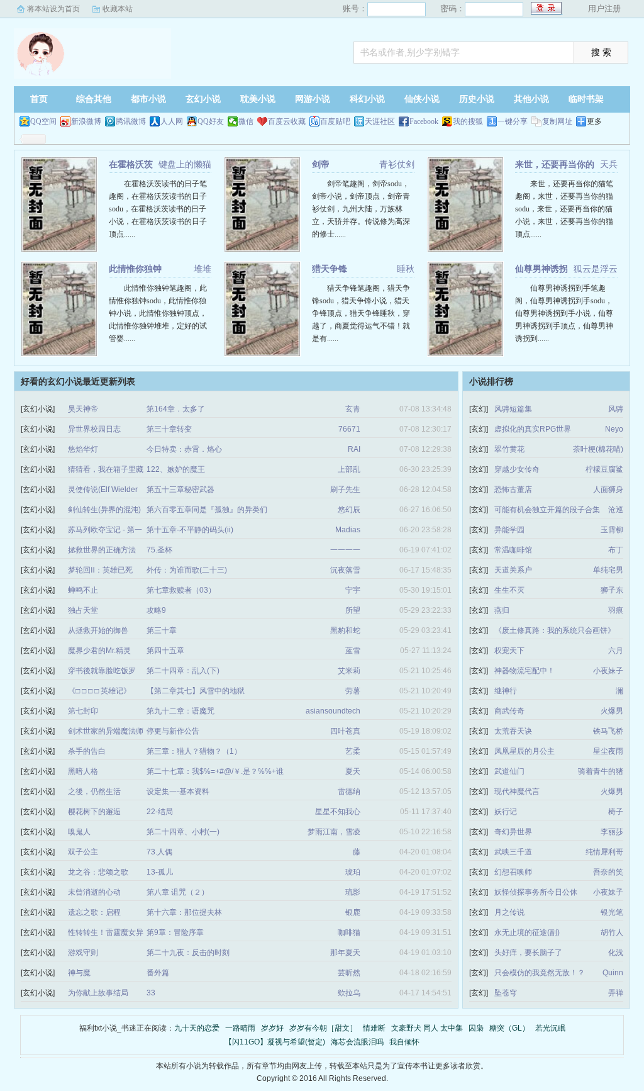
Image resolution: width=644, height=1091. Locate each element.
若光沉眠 (550, 1028)
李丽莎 (612, 831)
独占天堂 (83, 610)
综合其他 (93, 99)
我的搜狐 (468, 121)
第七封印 (83, 711)
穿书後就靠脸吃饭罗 (102, 670)
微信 (245, 121)
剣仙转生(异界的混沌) (104, 509)
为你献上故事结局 (98, 992)
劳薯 (352, 690)
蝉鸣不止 (83, 590)
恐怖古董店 (513, 489)
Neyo (614, 429)
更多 (594, 121)
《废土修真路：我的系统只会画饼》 (554, 630)
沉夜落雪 (345, 570)
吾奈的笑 (608, 872)
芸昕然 (349, 972)
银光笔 (612, 912)
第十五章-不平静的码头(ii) (190, 529)
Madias (347, 529)
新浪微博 (86, 121)
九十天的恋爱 (196, 1028)
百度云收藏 (287, 121)
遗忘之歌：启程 (94, 912)
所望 (352, 610)
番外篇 (158, 972)
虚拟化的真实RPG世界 (532, 429)
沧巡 (615, 509)
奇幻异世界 (513, 831)
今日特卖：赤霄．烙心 (184, 449)
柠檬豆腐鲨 (604, 469)
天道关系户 (513, 570)
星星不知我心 (337, 811)
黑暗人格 (83, 771)
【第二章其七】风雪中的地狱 (196, 690)
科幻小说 (367, 99)
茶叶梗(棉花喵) (598, 449)
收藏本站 (118, 8)
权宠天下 (509, 650)
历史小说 (476, 99)
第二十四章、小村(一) (183, 831)
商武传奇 (509, 711)
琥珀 (352, 872)
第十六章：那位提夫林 (184, 912)
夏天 (352, 771)
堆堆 (202, 269)
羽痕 (615, 610)
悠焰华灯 (83, 449)
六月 (615, 650)
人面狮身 (608, 489)
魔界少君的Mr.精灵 (99, 650)
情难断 (374, 1028)
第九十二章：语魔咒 (180, 711)
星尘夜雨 (608, 751)
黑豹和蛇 (345, 630)
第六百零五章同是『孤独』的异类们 (207, 509)
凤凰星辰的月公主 (524, 751)
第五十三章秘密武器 (180, 489)
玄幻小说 (203, 99)
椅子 (615, 811)
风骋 (615, 409)
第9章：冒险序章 (175, 932)
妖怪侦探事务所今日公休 (535, 892)
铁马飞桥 (608, 731)
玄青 (352, 409)
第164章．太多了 (176, 409)
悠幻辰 (349, 509)
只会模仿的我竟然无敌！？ (539, 972)
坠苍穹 (505, 992)
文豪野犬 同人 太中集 (427, 1028)
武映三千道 (513, 852)
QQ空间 (43, 121)
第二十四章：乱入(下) (183, 670)
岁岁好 (272, 1028)
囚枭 (476, 1028)
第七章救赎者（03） (181, 590)
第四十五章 (165, 650)
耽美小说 (257, 99)
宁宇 (352, 590)
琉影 (352, 892)
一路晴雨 (240, 1028)
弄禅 (615, 992)
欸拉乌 (349, 992)
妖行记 (505, 811)
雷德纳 (349, 791)
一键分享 (512, 121)
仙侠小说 (422, 99)
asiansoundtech (333, 711)
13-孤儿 (160, 872)
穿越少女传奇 (517, 469)
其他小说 (531, 99)
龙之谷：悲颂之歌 (98, 872)
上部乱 (349, 469)
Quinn (612, 972)
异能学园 (509, 529)
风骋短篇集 (513, 409)
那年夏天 (345, 952)
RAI (354, 449)
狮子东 (612, 590)
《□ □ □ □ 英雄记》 (99, 690)
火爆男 (612, 711)
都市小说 (148, 99)
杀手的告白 (87, 751)
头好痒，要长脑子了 (528, 952)
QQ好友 (210, 121)
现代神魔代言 (517, 791)
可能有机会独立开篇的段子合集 (547, 509)
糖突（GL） (509, 1028)
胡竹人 (612, 932)
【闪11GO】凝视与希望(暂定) (275, 1042)
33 (151, 992)
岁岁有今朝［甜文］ (323, 1028)
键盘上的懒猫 (184, 164)
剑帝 (321, 164)
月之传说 (509, 912)
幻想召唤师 (513, 872)
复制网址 (557, 121)
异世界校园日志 (94, 429)
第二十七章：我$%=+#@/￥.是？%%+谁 (215, 771)
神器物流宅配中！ (524, 670)
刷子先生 (345, 489)
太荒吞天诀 (513, 731)
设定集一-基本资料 (178, 791)
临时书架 (586, 99)
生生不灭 (509, 590)
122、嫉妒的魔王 (176, 469)
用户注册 (604, 8)
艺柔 (352, 751)
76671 (349, 429)
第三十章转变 (169, 429)
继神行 (505, 690)
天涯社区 (380, 121)
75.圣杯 (159, 550)
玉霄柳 (612, 529)
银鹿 (352, 912)
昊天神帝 (83, 409)
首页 (39, 99)
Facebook (423, 121)
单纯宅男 (608, 570)
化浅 (615, 952)
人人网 (171, 121)
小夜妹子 (608, 670)
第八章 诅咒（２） (178, 892)
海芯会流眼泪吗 (357, 1042)
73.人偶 (159, 852)
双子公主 (83, 852)
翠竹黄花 (509, 449)
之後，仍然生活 (94, 791)
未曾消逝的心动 (94, 892)
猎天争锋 (329, 269)
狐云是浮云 (596, 269)
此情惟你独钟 (135, 269)
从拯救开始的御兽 (98, 630)
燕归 (501, 610)
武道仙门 (509, 771)
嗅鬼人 (79, 831)
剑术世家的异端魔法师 (105, 731)
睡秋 (405, 269)
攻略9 (156, 610)
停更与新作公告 (173, 731)
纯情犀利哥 (604, 852)
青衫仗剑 (396, 164)
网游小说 (312, 99)
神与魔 (79, 972)
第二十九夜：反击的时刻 (188, 952)
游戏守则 (83, 952)
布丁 (615, 550)
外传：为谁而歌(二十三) (187, 570)
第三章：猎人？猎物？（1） (194, 751)
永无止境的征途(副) (527, 932)
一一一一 (345, 550)
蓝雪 (352, 650)
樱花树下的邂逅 (94, 811)
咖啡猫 (349, 932)
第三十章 (162, 630)
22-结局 (160, 811)
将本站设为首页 (53, 8)
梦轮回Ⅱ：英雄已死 (100, 570)
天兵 (609, 164)
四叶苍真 (345, 731)
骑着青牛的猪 (600, 771)
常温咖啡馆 (513, 550)
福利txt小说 (92, 53)
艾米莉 (349, 670)
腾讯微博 (131, 121)
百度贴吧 (335, 121)
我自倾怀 (404, 1042)
